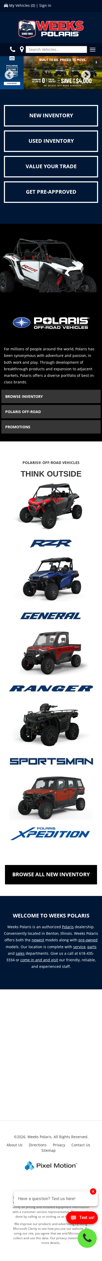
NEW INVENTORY (51, 115)
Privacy (59, 1144)
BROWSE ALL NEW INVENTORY (51, 874)
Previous (20, 79)
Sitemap (48, 1150)
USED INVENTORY (51, 140)
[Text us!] (82, 1219)
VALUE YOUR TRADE (51, 166)
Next (94, 79)
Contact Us (80, 1144)
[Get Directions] (22, 49)
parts (92, 946)
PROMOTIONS (17, 426)
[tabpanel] (51, 72)
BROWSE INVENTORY (24, 396)
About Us (14, 1144)
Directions (38, 1144)
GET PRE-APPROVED (51, 191)
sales (20, 953)
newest (38, 939)
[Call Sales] (14, 49)
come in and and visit (39, 959)
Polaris (68, 926)
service (79, 946)
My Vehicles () (22, 5)
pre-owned (88, 939)
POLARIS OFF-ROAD (23, 411)
